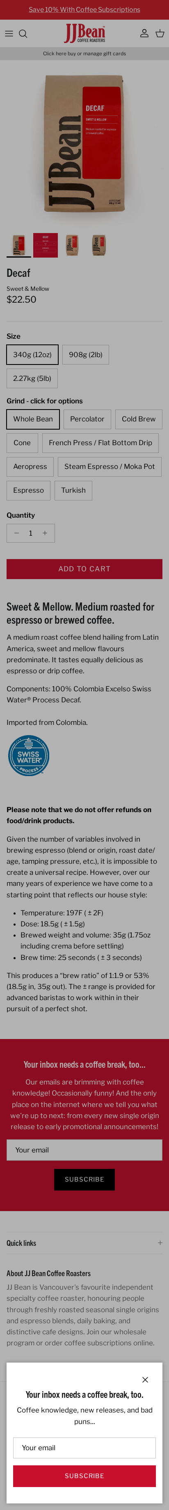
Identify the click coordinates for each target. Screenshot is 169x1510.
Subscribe (84, 1476)
